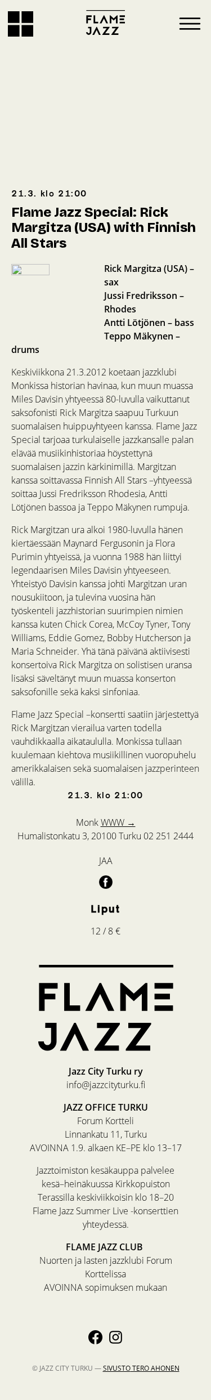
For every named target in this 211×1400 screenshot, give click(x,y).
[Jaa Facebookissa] (106, 881)
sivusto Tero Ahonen (141, 1367)
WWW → (118, 822)
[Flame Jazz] (106, 22)
